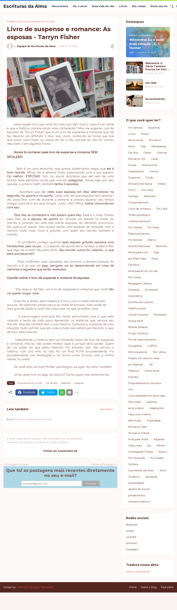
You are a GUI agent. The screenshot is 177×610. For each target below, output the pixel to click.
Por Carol (161, 208)
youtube (131, 537)
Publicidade (154, 420)
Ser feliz (150, 82)
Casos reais (135, 445)
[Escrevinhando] (134, 101)
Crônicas (162, 152)
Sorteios (133, 464)
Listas (154, 158)
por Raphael (135, 364)
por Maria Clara (137, 258)
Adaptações (156, 408)
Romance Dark (137, 426)
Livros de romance (139, 208)
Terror (162, 470)
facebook (131, 524)
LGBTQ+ (152, 345)
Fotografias (135, 345)
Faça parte (167, 587)
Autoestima (135, 296)
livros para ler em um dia (39, 21)
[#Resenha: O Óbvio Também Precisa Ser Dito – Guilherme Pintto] (134, 67)
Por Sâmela (51, 383)
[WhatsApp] (62, 392)
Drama (152, 239)
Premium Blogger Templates (35, 587)
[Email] (69, 392)
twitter (130, 530)
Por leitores (135, 239)
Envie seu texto (161, 6)
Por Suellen (157, 458)
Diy (149, 445)
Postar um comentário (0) (60, 450)
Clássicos (133, 370)
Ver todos (105, 409)
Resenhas (66, 383)
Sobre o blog (148, 587)
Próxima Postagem (103, 464)
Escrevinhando (155, 99)
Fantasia (133, 196)
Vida (143, 146)
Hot (130, 389)
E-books (133, 377)
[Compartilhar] (111, 46)
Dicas (154, 258)
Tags (156, 252)
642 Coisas (134, 277)
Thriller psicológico (139, 215)
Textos (145, 134)
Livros (123, 6)
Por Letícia (159, 352)
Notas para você (138, 252)
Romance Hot (137, 158)
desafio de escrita (139, 489)
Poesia (132, 165)
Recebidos (160, 314)
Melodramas (158, 146)
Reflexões (150, 196)
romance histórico (139, 501)
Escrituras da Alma (25, 6)
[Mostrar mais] (77, 392)
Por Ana (133, 152)
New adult (134, 401)
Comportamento (138, 202)
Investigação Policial (140, 451)
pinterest (131, 543)
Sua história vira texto (141, 470)
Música (162, 451)
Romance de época (140, 183)
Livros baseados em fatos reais (146, 395)
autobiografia (136, 483)
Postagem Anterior (17, 464)
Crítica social (152, 370)
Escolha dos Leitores (140, 302)
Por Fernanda (136, 458)
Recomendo (135, 140)
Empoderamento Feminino (144, 383)
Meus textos (60, 6)
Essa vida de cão (103, 6)
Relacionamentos (139, 233)
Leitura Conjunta (138, 314)
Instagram (132, 549)
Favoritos (133, 264)
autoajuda (151, 476)
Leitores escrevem (139, 221)
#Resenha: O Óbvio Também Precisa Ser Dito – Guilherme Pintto (157, 66)
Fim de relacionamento (142, 339)
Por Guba (147, 190)
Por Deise (153, 227)
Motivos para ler (137, 352)
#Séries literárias (138, 327)
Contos (154, 171)
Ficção (149, 177)
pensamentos (136, 495)
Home (133, 587)
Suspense (78, 383)
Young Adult (135, 320)
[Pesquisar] (171, 6)
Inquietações (136, 171)
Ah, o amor (80, 6)
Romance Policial (138, 433)
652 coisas (139, 6)
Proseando (151, 289)
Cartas (147, 152)
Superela (151, 401)
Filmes (161, 445)
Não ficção (134, 420)
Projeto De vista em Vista (143, 358)
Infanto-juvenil (137, 308)
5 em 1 (132, 190)
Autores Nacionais (139, 246)
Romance (155, 140)
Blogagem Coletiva (140, 283)
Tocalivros (134, 476)
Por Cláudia (135, 227)
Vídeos (162, 183)
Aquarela (159, 439)
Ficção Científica (138, 333)
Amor (131, 146)
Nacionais (161, 246)
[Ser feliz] (134, 85)
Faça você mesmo (139, 414)
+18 (150, 364)
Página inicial (14, 21)
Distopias (133, 289)
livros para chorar (138, 439)
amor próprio (136, 408)
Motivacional (149, 165)
